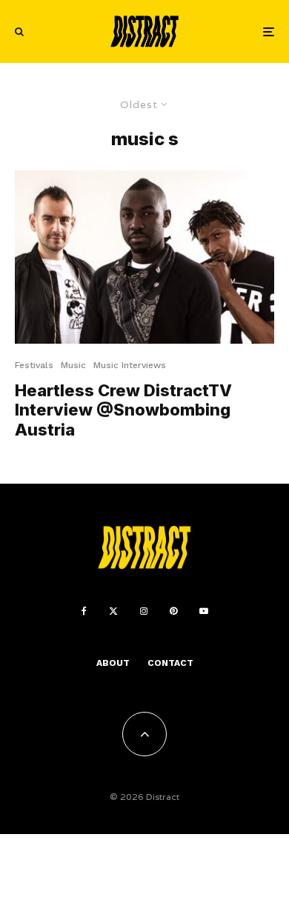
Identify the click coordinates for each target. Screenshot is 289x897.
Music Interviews (129, 365)
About (113, 663)
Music (73, 365)
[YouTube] (203, 611)
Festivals (34, 365)
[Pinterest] (173, 611)
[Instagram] (144, 611)
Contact (170, 663)
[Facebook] (84, 611)
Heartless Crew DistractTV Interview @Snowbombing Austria (123, 410)
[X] (113, 611)
